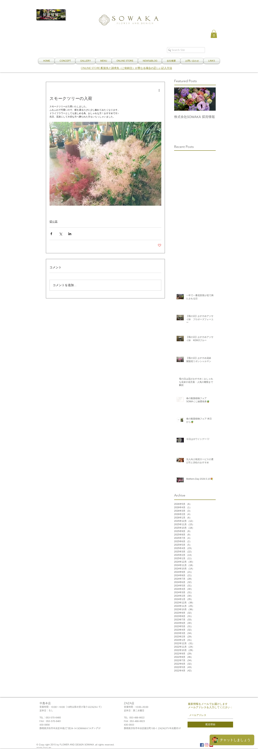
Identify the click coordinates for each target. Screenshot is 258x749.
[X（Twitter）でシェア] (60, 234)
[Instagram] (206, 745)
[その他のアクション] (159, 90)
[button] (213, 34)
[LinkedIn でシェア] (70, 234)
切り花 (53, 221)
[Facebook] (202, 745)
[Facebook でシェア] (51, 234)
